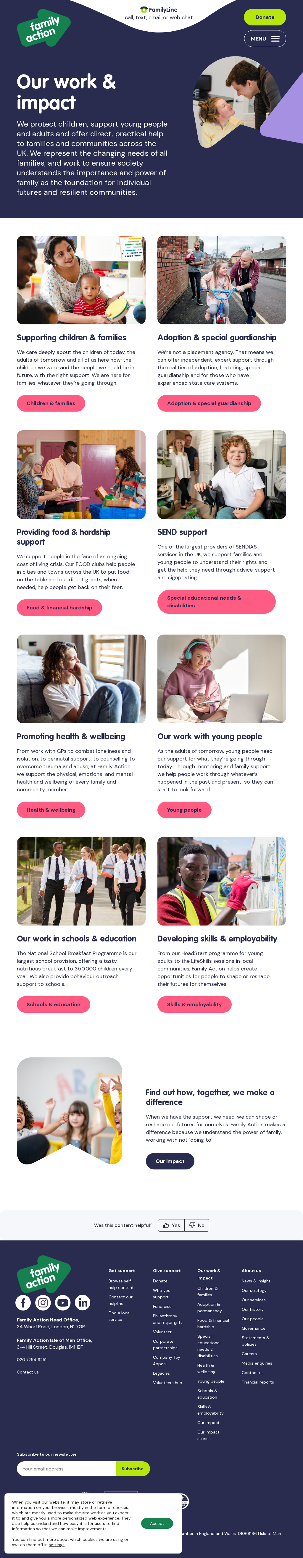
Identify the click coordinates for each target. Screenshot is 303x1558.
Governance (253, 1328)
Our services (254, 1300)
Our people (253, 1318)
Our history (253, 1309)
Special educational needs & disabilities (204, 601)
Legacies (161, 1373)
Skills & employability (194, 1004)
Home (24, 63)
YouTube (63, 1303)
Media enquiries (257, 1363)
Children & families (51, 403)
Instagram (43, 1303)
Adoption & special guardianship (209, 403)
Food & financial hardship (59, 607)
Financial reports (258, 1382)
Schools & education (53, 1004)
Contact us (28, 1372)
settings (57, 1544)
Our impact (170, 1161)
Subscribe (133, 1468)
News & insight (256, 1281)
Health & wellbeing (51, 809)
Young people (184, 809)
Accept (157, 1523)
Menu (258, 38)
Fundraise (162, 1306)
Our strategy (254, 1290)
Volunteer (162, 1331)
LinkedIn (83, 1303)
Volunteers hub (167, 1382)
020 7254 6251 (31, 1359)
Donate (265, 17)
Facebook (23, 1303)
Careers (249, 1353)
